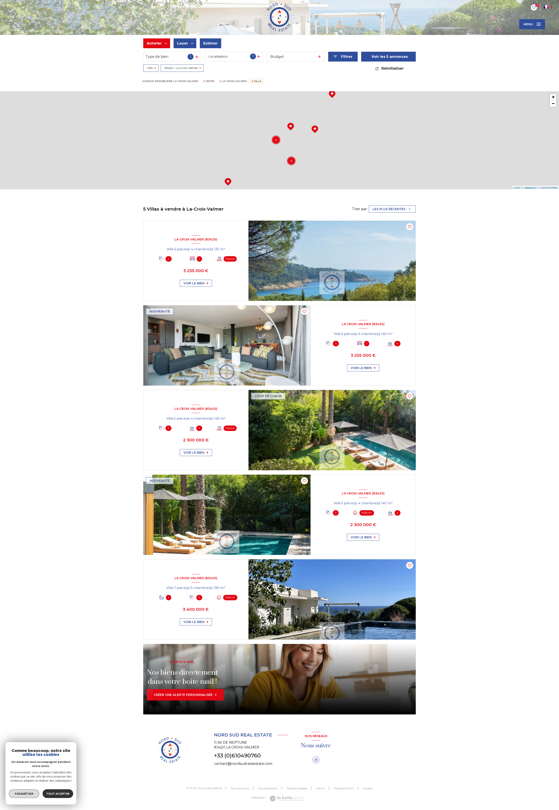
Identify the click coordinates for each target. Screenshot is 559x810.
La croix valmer (234, 81)
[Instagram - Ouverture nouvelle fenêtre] (315, 759)
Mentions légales (297, 788)
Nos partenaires (268, 788)
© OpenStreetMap (548, 187)
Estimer (210, 43)
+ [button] (553, 97)
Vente (210, 81)
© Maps (529, 187)
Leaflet (516, 187)
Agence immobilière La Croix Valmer (170, 81)
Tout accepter (57, 794)
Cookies (368, 788)
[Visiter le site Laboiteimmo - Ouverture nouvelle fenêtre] (286, 798)
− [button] (553, 103)
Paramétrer (24, 794)
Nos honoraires (240, 788)
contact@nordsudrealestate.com (243, 764)
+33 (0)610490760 (237, 755)
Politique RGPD (344, 788)
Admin (320, 788)
